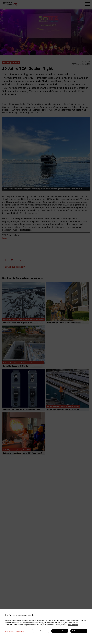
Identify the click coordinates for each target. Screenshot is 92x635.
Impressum (20, 631)
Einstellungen (41, 631)
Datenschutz (9, 631)
